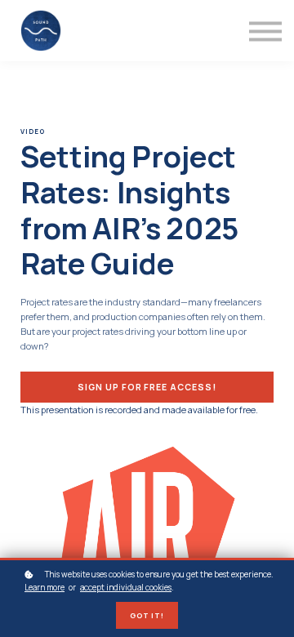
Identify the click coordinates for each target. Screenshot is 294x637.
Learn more (44, 587)
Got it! (147, 615)
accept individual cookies (126, 587)
